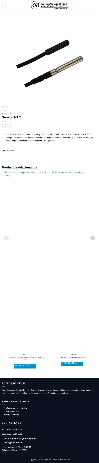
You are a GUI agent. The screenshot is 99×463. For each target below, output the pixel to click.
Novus (12, 113)
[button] (4, 5)
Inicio (4, 113)
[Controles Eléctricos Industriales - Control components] (49, 5)
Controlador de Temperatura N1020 (73, 357)
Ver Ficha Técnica (24, 365)
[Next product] (4, 125)
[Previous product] (9, 125)
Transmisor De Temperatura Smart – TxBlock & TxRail (26, 358)
